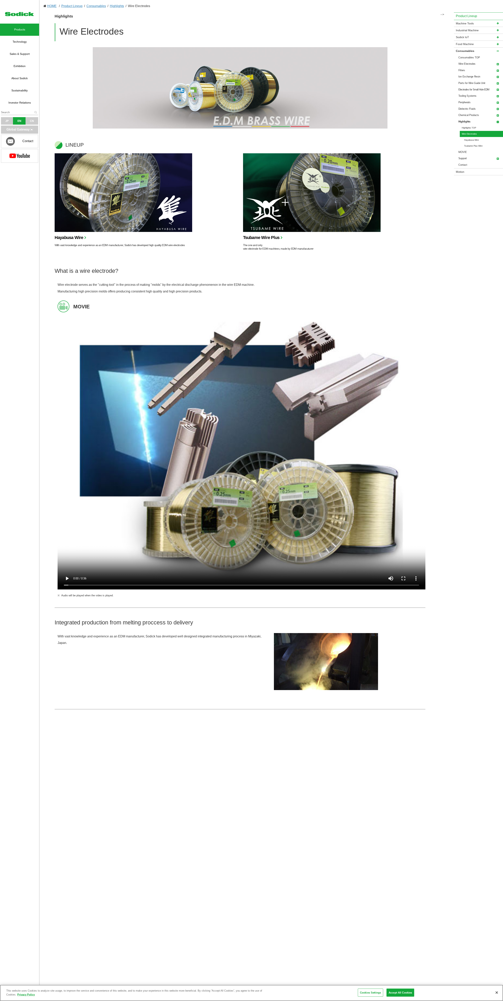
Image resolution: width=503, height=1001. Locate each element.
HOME (52, 6)
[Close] (496, 992)
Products (19, 29)
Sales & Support (20, 53)
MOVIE (462, 152)
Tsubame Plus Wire (473, 146)
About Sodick (19, 78)
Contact (462, 164)
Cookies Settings (370, 992)
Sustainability (19, 90)
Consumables (96, 6)
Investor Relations (19, 102)
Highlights (117, 6)
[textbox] (19, 112)
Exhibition (20, 66)
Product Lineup (72, 6)
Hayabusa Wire (69, 237)
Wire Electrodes (469, 134)
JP (7, 120)
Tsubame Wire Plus (261, 237)
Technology (20, 41)
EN (19, 120)
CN (32, 120)
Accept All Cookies (400, 992)
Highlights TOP (469, 128)
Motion (460, 171)
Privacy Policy (26, 994)
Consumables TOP (469, 57)
